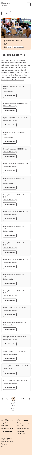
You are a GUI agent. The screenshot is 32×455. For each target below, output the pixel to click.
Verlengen (4, 444)
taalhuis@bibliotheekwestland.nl (12, 80)
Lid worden (20, 426)
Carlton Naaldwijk (8, 91)
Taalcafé (9, 47)
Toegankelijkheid (6, 431)
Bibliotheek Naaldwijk (10, 106)
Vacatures (4, 426)
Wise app (4, 447)
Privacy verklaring (7, 428)
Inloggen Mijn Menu (7, 441)
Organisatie (5, 423)
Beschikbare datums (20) (14, 40)
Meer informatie (10, 96)
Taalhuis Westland (18, 47)
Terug (7, 13)
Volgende (25, 399)
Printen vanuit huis (23, 428)
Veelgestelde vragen (23, 423)
